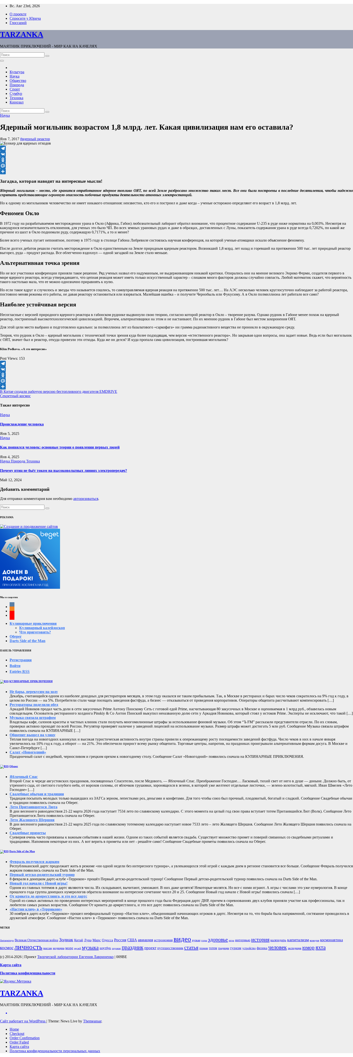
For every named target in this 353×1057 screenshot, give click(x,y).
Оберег (16, 636)
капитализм (298, 939)
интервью (242, 940)
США (132, 940)
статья (191, 947)
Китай (78, 940)
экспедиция (294, 948)
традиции (223, 948)
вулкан (196, 940)
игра (231, 940)
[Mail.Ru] (176, 166)
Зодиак (66, 939)
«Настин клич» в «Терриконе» (36, 909)
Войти (15, 666)
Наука (14, 76)
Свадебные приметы (28, 833)
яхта (321, 947)
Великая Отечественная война (36, 940)
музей (77, 948)
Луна (87, 940)
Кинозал (17, 102)
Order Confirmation (25, 1038)
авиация (145, 939)
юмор (308, 947)
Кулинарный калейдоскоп (42, 628)
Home (14, 1029)
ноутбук (105, 948)
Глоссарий (18, 23)
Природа (17, 85)
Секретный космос (15, 396)
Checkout (17, 1034)
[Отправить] (176, 171)
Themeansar (92, 1021)
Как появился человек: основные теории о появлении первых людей (60, 447)
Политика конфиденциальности (27, 973)
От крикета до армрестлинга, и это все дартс (48, 896)
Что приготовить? (35, 632)
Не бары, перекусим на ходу (34, 692)
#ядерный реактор (35, 139)
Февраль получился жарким (34, 862)
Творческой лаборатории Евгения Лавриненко (75, 957)
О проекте (18, 14)
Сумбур (16, 93)
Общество (18, 81)
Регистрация (21, 660)
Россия (120, 940)
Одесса (107, 940)
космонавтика (331, 940)
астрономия (163, 940)
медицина (58, 948)
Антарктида (7, 940)
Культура (17, 72)
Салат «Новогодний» (28, 752)
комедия (314, 940)
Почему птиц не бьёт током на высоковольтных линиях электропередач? (63, 470)
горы (204, 940)
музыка (90, 947)
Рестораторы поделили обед (34, 705)
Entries (20, 671)
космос (6, 947)
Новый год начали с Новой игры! (38, 883)
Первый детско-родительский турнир (42, 875)
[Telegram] (176, 148)
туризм (235, 948)
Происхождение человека (22, 424)
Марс (96, 940)
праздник (132, 947)
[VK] (176, 154)
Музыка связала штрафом (33, 718)
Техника (16, 98)
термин (203, 948)
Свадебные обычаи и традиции (37, 794)
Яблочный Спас (24, 777)
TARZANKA (21, 34)
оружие (116, 948)
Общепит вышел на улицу (32, 735)
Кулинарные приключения (33, 623)
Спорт (15, 89)
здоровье (218, 939)
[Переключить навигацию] (2, 60)
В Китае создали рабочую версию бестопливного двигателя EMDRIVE (58, 391)
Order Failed (19, 1042)
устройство (249, 948)
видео (182, 939)
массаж (47, 948)
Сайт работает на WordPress (23, 1021)
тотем (213, 948)
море (69, 948)
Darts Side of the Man (27, 641)
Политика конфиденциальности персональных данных (55, 1051)
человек (277, 947)
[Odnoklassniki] (176, 160)
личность (28, 947)
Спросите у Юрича (25, 18)
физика (262, 948)
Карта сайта (19, 1047)
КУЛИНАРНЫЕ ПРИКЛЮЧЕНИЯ (31, 681)
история (260, 939)
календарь (278, 940)
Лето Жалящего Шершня (32, 820)
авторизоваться (85, 499)
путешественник (170, 948)
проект (150, 948)
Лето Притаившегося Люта (33, 807)
